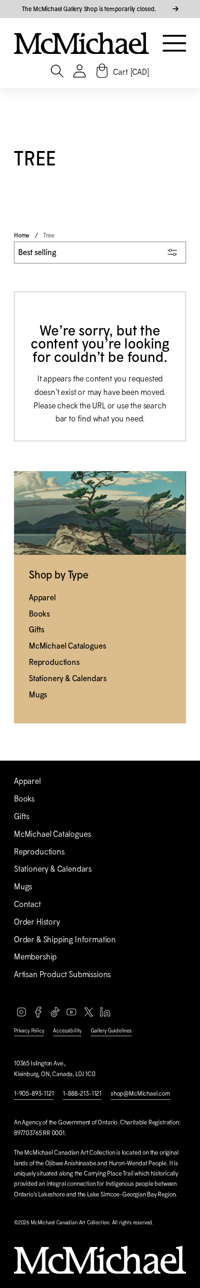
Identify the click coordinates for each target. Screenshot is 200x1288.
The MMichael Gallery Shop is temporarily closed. (90, 9)
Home (21, 235)
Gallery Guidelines (111, 1030)
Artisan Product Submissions (62, 974)
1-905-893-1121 (33, 1093)
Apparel (42, 597)
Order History (37, 922)
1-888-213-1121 (82, 1093)
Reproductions (54, 662)
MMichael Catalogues (67, 646)
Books (39, 614)
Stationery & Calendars (68, 678)
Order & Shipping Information (65, 939)
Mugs (38, 695)
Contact (27, 904)
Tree (48, 235)
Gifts (36, 629)
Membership (35, 957)
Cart (131, 72)
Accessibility (67, 1030)
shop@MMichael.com (140, 1093)
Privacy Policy (29, 1030)
